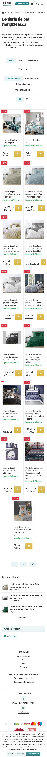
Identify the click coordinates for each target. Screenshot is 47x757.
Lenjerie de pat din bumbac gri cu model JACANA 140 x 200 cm (22, 531)
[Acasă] (16, 4)
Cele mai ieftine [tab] (32, 78)
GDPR (23, 660)
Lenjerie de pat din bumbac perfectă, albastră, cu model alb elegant (34, 415)
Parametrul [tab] (33, 60)
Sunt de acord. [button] (33, 754)
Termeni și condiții (23, 656)
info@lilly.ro (12, 636)
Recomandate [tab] (13, 78)
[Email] (23, 708)
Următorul (22, 618)
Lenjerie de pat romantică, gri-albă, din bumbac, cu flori (33, 302)
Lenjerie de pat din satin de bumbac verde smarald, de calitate (33, 358)
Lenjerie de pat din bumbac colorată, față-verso (10, 470)
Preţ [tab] (21, 60)
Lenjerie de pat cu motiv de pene (9, 141)
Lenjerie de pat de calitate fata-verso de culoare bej (11, 194)
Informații (23, 652)
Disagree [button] (20, 754)
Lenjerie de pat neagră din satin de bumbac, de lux (10, 357)
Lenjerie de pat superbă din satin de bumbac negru (10, 414)
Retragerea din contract (23, 682)
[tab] (20, 99)
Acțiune (25, 69)
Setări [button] (10, 754)
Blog (24, 663)
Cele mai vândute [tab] (23, 90)
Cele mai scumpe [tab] (23, 84)
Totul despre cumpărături (23, 674)
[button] (17, 154)
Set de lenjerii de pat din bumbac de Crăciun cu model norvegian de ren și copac (34, 473)
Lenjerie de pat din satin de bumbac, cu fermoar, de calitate (33, 248)
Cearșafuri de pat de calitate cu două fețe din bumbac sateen (33, 194)
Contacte (23, 667)
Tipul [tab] (11, 60)
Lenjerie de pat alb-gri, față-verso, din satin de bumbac (10, 302)
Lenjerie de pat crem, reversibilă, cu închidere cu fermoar (11, 248)
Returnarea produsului (23, 678)
